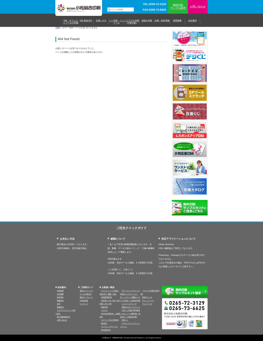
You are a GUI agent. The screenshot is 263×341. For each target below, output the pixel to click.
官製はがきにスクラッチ (131, 307)
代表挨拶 (60, 291)
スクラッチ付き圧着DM (110, 320)
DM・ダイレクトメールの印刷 (70, 21)
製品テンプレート (86, 297)
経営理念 (60, 297)
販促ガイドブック (86, 291)
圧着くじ (125, 320)
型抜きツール (147, 297)
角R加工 (104, 323)
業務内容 (60, 301)
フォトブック (147, 304)
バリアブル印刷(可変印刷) (131, 21)
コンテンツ (84, 304)
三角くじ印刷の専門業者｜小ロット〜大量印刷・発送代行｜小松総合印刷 (130, 313)
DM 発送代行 (86, 20)
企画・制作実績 (162, 20)
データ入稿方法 (85, 294)
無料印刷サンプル (178, 6)
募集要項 (60, 307)
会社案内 (192, 20)
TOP (57, 27)
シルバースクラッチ (129, 304)
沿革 (58, 304)
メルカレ (104, 310)
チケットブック (148, 301)
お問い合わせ (197, 6)
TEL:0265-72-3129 (154, 4)
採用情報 (177, 20)
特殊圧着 (104, 307)
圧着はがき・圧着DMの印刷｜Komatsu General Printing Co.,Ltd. (125, 338)
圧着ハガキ (101, 20)
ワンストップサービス (109, 326)
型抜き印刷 (147, 20)
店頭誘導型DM (106, 297)
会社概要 (60, 294)
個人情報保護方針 (63, 317)
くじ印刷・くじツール (116, 21)
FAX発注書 (84, 301)
